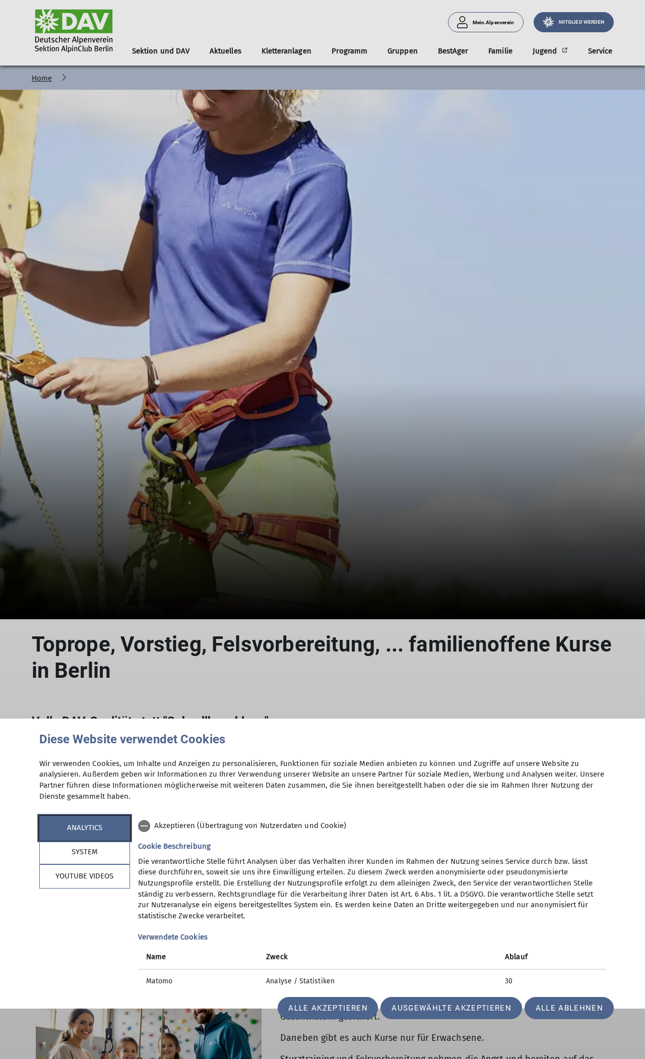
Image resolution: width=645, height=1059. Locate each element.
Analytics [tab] (84, 827)
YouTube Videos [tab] (84, 875)
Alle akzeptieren (327, 1008)
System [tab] (85, 851)
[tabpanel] (372, 904)
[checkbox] (372, 826)
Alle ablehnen (569, 1008)
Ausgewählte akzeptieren (451, 1008)
